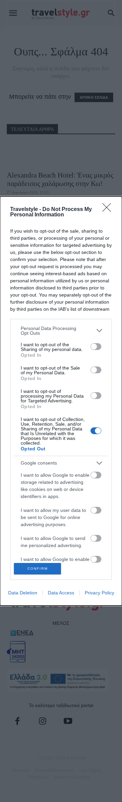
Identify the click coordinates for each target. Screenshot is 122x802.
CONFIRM (37, 568)
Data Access (61, 592)
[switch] (95, 346)
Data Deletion (22, 592)
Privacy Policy (99, 592)
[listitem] (61, 330)
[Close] (108, 209)
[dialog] (61, 401)
